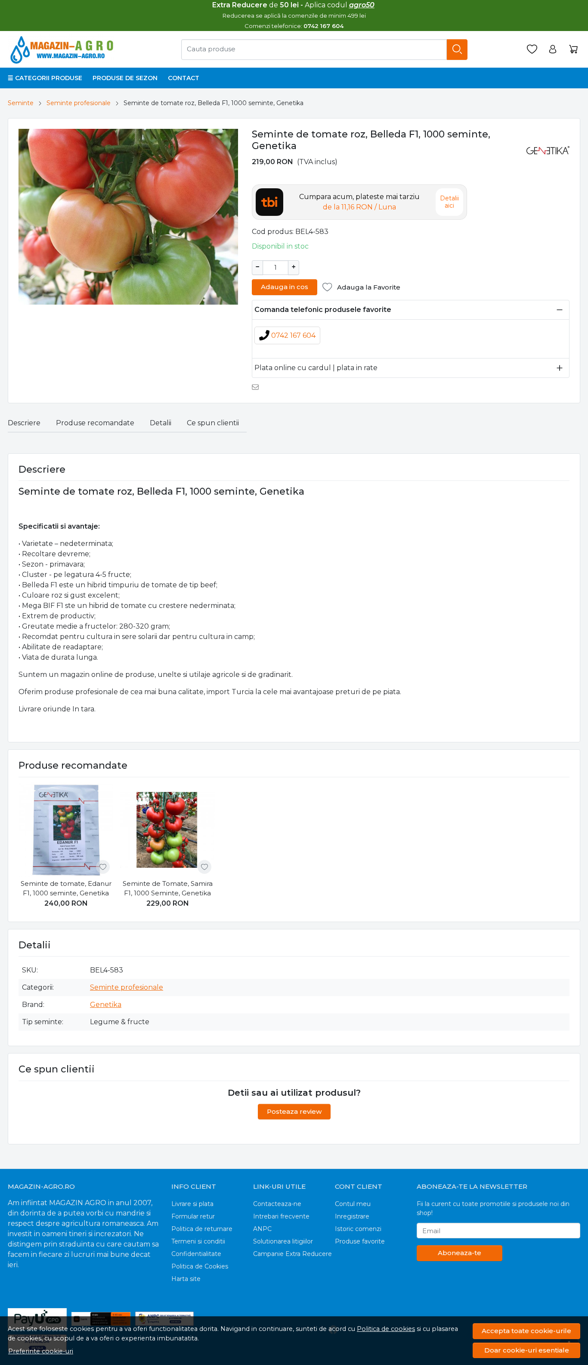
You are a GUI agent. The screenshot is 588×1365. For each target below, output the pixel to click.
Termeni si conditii (198, 1241)
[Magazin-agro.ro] (63, 49)
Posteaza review (294, 1111)
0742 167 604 (293, 335)
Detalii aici (449, 202)
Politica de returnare (201, 1229)
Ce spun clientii (213, 423)
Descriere (24, 423)
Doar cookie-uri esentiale (526, 1350)
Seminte (21, 103)
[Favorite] (532, 49)
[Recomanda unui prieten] (257, 387)
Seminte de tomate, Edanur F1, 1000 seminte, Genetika (66, 888)
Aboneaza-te (459, 1253)
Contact (183, 78)
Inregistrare (352, 1216)
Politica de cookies (386, 1329)
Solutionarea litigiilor (283, 1241)
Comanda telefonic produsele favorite (322, 309)
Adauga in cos (284, 287)
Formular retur (193, 1216)
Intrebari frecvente (281, 1216)
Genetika (105, 1004)
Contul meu (353, 1204)
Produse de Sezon (125, 78)
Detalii (160, 423)
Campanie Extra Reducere (292, 1254)
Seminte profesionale (78, 103)
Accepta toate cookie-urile (526, 1331)
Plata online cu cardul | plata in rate (316, 368)
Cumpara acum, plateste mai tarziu (359, 202)
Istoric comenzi (358, 1229)
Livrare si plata (192, 1204)
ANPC (262, 1229)
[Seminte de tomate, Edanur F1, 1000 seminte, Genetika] (66, 829)
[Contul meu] (552, 49)
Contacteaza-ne (277, 1204)
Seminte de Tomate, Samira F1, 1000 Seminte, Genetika (168, 888)
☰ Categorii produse (45, 78)
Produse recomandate (95, 423)
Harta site (186, 1279)
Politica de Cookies (199, 1266)
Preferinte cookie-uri (40, 1351)
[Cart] (573, 49)
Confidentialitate (196, 1254)
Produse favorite (360, 1241)
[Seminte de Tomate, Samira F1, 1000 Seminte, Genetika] (167, 829)
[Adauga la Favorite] (102, 866)
